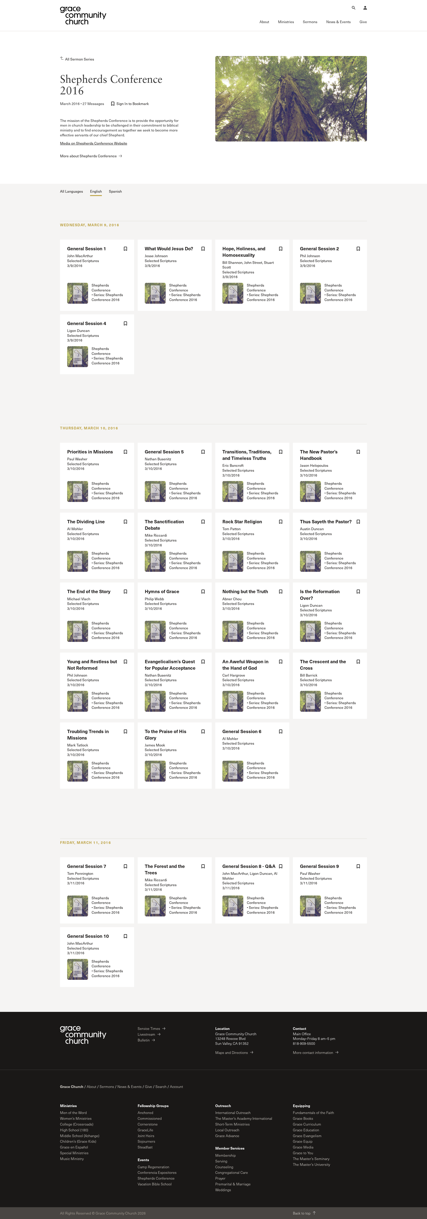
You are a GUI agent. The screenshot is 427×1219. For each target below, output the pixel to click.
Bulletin (144, 1040)
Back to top (301, 1213)
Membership (225, 1155)
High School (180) (74, 1130)
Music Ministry (72, 1158)
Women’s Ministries (76, 1118)
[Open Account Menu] (365, 8)
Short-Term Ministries (232, 1124)
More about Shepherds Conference (88, 156)
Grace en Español (74, 1147)
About (91, 1086)
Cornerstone (148, 1124)
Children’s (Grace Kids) (78, 1141)
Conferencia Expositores (157, 1172)
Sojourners (146, 1141)
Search (161, 1086)
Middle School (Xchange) (79, 1135)
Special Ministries (74, 1152)
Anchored (145, 1112)
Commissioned (150, 1118)
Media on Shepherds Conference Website (93, 143)
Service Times (149, 1028)
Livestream (146, 1034)
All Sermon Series (79, 59)
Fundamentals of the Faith (313, 1112)
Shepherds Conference (156, 1178)
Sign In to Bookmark (133, 103)
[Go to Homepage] (83, 15)
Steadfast (145, 1147)
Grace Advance (227, 1135)
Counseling (224, 1166)
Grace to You (303, 1152)
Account (176, 1086)
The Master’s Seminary (311, 1158)
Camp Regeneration (153, 1166)
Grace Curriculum (307, 1124)
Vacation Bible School (155, 1184)
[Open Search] (354, 8)
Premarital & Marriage (233, 1184)
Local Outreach (227, 1130)
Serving (221, 1161)
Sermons (107, 1086)
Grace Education (306, 1130)
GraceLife (145, 1130)
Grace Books (303, 1118)
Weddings (223, 1189)
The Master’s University (311, 1164)
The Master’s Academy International (243, 1118)
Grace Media (303, 1147)
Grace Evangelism (307, 1135)
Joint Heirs (146, 1135)
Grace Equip (302, 1141)
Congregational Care (231, 1172)
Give (148, 1086)
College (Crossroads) (76, 1124)
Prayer (220, 1178)
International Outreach (233, 1112)
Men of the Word (73, 1112)
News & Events (129, 1086)
